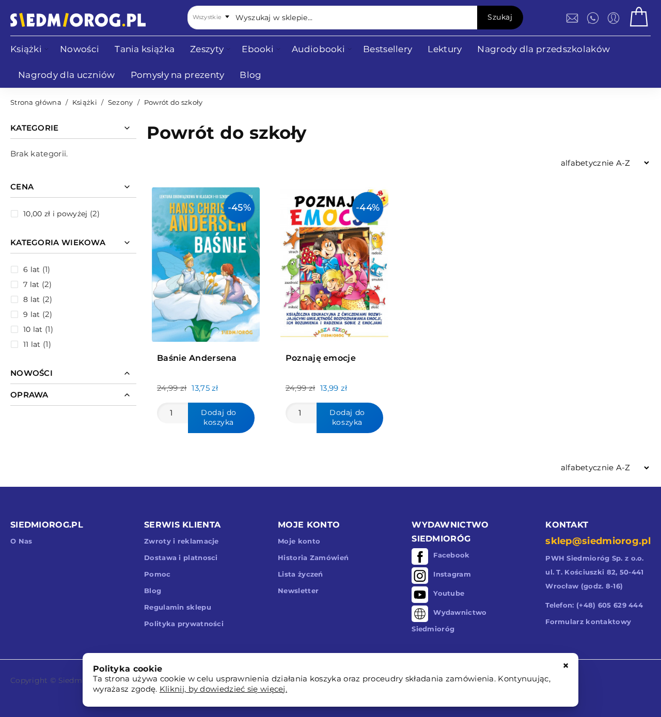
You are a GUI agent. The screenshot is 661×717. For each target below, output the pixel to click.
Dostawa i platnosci (181, 557)
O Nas (21, 541)
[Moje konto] (613, 18)
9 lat (31, 314)
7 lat (31, 284)
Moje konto (299, 541)
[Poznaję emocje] (334, 262)
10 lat (33, 329)
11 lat (32, 344)
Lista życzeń (300, 574)
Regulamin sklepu (177, 607)
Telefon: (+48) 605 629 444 (594, 605)
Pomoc (157, 574)
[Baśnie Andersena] (206, 262)
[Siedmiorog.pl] (78, 20)
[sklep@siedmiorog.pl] (572, 18)
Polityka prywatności (184, 623)
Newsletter (298, 590)
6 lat (31, 269)
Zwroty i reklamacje (181, 541)
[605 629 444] (593, 18)
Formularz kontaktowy (588, 621)
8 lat (31, 299)
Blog (152, 590)
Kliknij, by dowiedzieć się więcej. (223, 689)
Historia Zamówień (313, 557)
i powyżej (55, 213)
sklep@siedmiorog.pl (598, 541)
